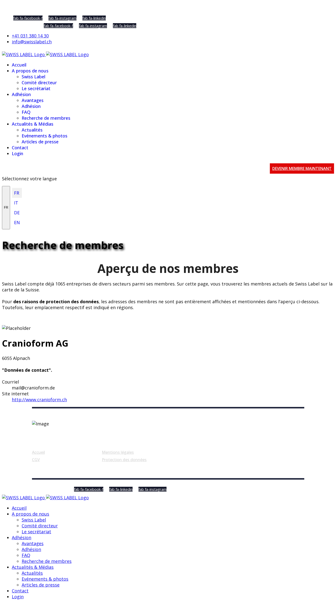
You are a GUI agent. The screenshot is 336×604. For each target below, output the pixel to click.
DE (17, 213)
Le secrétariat (36, 88)
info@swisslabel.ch (32, 42)
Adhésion (21, 94)
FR (6, 207)
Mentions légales (118, 452)
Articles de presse (40, 142)
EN (17, 222)
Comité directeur (39, 82)
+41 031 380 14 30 (30, 36)
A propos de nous (30, 71)
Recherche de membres (46, 118)
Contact (20, 148)
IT (16, 203)
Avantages (33, 100)
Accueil (19, 65)
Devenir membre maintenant (302, 168)
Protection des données (124, 459)
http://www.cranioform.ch (39, 400)
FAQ (26, 112)
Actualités (32, 130)
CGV (36, 459)
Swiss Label (33, 77)
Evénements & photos (44, 136)
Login (17, 153)
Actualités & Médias (32, 124)
